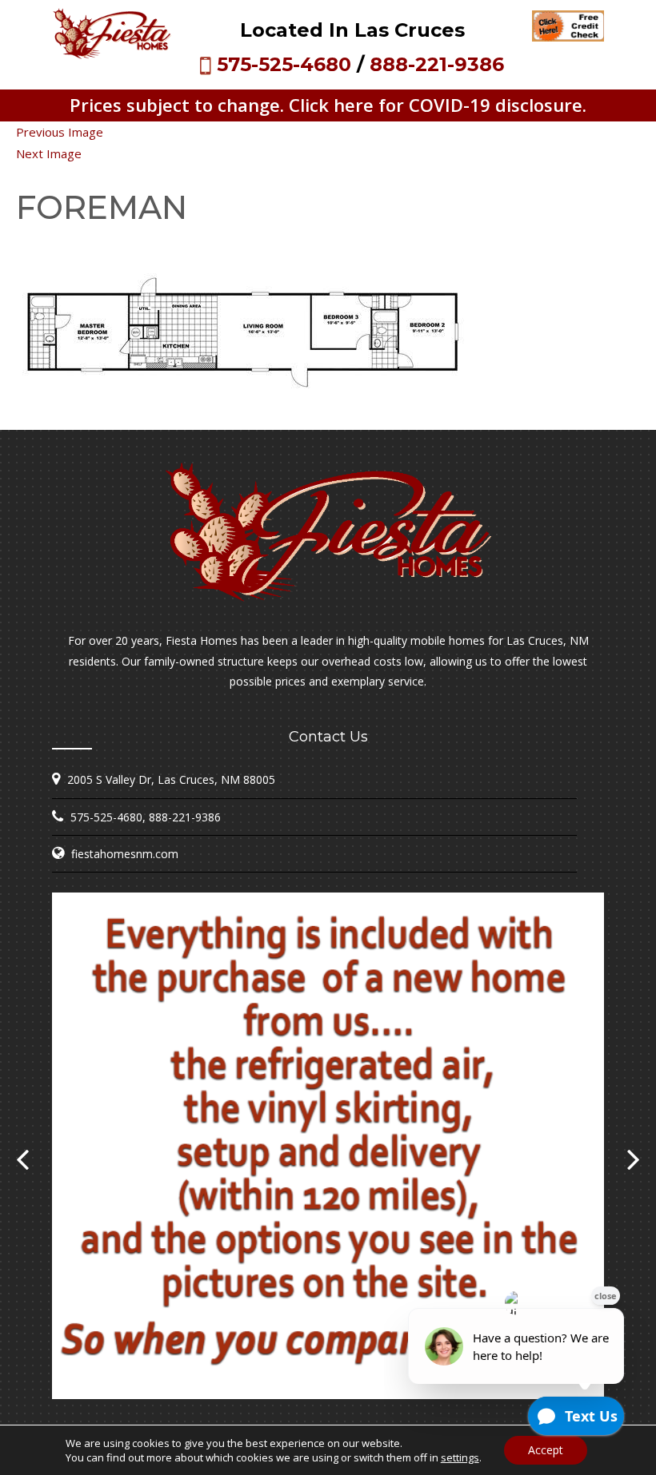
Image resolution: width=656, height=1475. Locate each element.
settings (460, 1457)
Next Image (49, 153)
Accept (545, 1449)
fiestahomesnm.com (124, 853)
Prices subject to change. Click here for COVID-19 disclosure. (328, 105)
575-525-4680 (284, 64)
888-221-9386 (437, 64)
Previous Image (59, 132)
